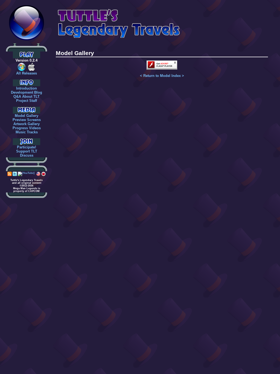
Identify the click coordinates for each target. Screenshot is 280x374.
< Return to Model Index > (162, 76)
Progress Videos (27, 128)
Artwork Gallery (26, 124)
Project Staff (26, 101)
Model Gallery (26, 116)
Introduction (26, 88)
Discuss (26, 155)
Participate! (26, 147)
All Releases (26, 73)
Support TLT (26, 151)
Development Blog (26, 92)
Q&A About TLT (26, 96)
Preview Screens (27, 120)
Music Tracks (27, 132)
